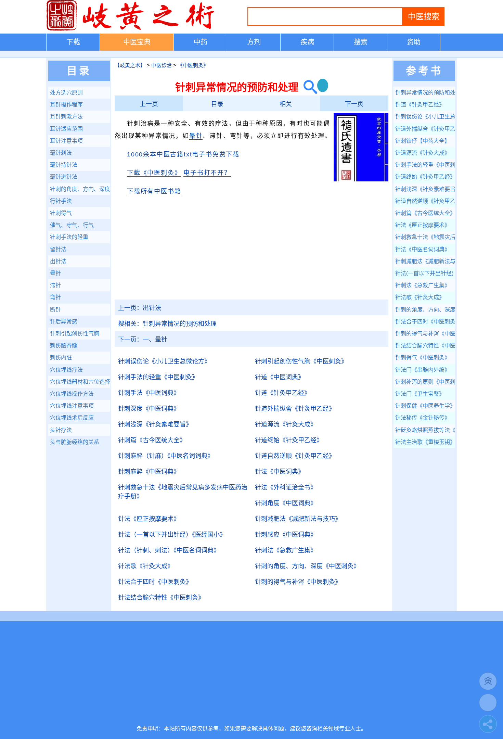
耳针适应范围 (66, 129)
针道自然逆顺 (295, 456)
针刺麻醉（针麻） (166, 456)
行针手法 (61, 201)
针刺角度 (286, 503)
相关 (286, 104)
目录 (217, 104)
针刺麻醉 (149, 471)
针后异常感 (63, 321)
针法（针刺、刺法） (169, 550)
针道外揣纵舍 (295, 408)
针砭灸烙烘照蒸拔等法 (425, 430)
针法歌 (145, 566)
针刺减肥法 (298, 518)
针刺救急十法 (182, 492)
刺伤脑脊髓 (63, 345)
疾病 (307, 42)
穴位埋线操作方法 (72, 394)
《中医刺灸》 (193, 65)
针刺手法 (149, 393)
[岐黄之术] (131, 29)
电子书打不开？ (207, 172)
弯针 (55, 297)
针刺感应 (286, 534)
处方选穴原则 (66, 92)
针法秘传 (422, 418)
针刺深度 (149, 408)
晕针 (196, 135)
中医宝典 (137, 42)
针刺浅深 (155, 424)
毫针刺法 (61, 153)
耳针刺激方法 (66, 116)
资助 (414, 42)
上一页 (149, 104)
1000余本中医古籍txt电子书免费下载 (183, 154)
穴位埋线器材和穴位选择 (80, 382)
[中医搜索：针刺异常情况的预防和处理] (307, 87)
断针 (55, 310)
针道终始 (289, 440)
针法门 (422, 370)
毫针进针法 (63, 177)
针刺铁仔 (422, 141)
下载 (73, 42)
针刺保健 (425, 406)
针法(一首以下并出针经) (425, 273)
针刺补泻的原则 (425, 382)
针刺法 (286, 550)
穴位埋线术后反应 (72, 418)
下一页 (354, 104)
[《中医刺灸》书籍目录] (361, 180)
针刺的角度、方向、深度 (307, 566)
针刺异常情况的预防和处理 (167, 323)
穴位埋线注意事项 (72, 406)
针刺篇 (152, 440)
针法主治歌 (425, 442)
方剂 (254, 42)
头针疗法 (61, 430)
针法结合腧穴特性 (161, 597)
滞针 (55, 285)
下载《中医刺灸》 (154, 172)
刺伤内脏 (61, 357)
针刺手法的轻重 (158, 377)
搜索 (360, 42)
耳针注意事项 (66, 141)
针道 (279, 377)
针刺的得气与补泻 (298, 581)
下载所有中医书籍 (154, 191)
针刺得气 (61, 213)
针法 (279, 471)
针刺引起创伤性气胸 (301, 361)
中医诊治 (161, 65)
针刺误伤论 (164, 361)
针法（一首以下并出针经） (172, 534)
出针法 (139, 308)
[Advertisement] (251, 252)
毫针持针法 (63, 165)
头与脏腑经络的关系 (74, 442)
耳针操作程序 (66, 104)
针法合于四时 (155, 581)
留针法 (58, 249)
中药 (200, 42)
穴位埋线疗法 (66, 370)
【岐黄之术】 (130, 65)
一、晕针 (142, 339)
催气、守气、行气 (72, 225)
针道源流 (286, 424)
